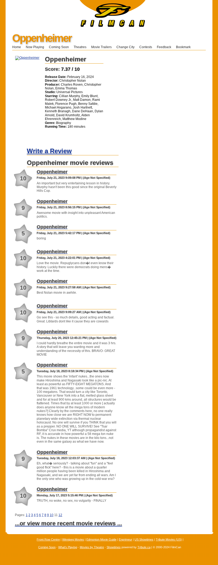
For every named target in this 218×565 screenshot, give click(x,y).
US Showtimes (144, 539)
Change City (125, 47)
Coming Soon (59, 47)
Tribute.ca (143, 547)
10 (51, 515)
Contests (145, 47)
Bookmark (185, 47)
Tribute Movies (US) (169, 539)
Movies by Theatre (92, 547)
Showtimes (114, 547)
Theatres (80, 47)
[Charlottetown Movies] (76, 26)
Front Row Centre (48, 539)
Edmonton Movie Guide (101, 539)
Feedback (164, 47)
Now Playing (35, 47)
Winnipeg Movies (73, 539)
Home (16, 47)
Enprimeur (125, 539)
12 (60, 515)
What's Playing (67, 547)
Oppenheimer (42, 38)
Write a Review (49, 151)
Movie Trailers (101, 47)
